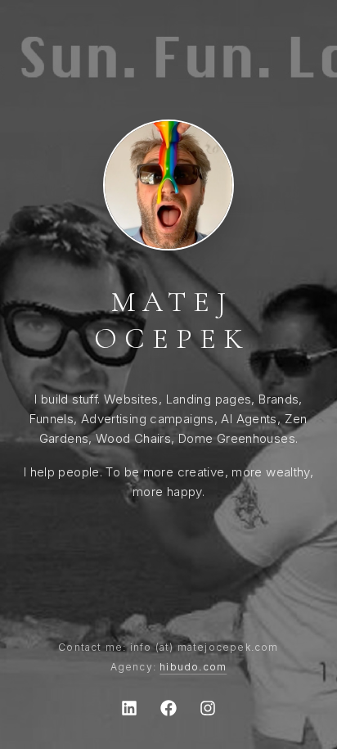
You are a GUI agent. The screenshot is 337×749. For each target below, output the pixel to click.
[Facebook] (168, 708)
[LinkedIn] (129, 708)
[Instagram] (208, 708)
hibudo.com (193, 667)
